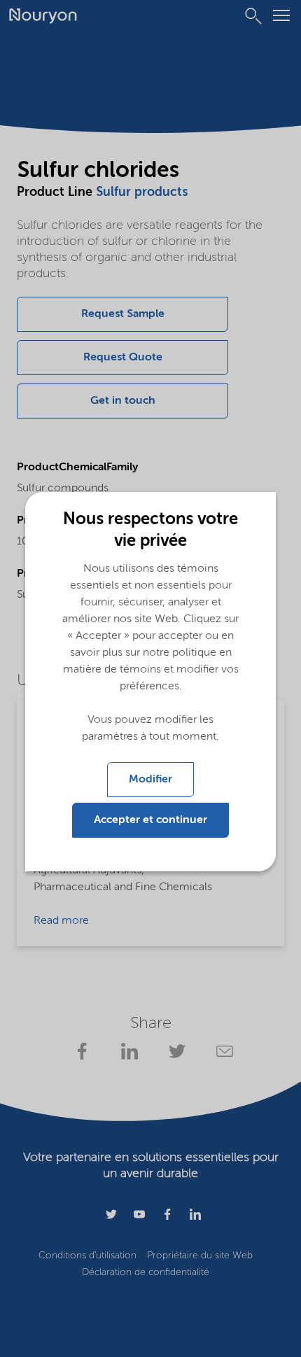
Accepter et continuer (150, 820)
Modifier (150, 779)
